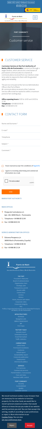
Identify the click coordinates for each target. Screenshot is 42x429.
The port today (21, 330)
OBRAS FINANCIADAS (21, 321)
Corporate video (21, 302)
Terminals (21, 316)
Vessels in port (21, 332)
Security (21, 383)
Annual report (21, 352)
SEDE (9, 2)
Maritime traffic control (21, 377)
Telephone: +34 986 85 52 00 (15, 218)
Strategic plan (21, 285)
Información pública (21, 361)
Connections (21, 292)
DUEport (24, 2)
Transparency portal (21, 288)
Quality (21, 388)
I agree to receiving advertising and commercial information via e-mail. (21, 172)
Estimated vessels (21, 334)
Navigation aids (21, 319)
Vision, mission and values (21, 299)
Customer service (21, 390)
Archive (21, 295)
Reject (11, 425)
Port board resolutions (21, 348)
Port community (21, 381)
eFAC (18, 2)
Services (21, 365)
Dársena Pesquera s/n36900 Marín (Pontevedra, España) (17, 239)
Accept (29, 425)
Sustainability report (21, 355)
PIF (14, 2)
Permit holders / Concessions (21, 372)
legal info (36, 166)
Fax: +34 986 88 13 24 (12, 247)
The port (21, 276)
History (21, 297)
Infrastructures (21, 314)
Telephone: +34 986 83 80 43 (15, 244)
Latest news (21, 345)
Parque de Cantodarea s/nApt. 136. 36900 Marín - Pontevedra (17, 213)
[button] (35, 17)
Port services (21, 368)
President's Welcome (21, 278)
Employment (21, 359)
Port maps (21, 326)
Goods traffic (21, 290)
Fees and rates (21, 375)
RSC (21, 306)
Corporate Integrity (21, 304)
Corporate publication (21, 357)
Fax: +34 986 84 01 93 (12, 222)
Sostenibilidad (21, 386)
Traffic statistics (21, 339)
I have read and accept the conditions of (22, 166)
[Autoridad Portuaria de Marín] (32, 11)
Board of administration (21, 281)
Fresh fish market (21, 337)
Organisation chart (21, 283)
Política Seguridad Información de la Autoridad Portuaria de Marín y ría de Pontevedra (21, 309)
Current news (21, 343)
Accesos (31, 2)
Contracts (21, 350)
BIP (21, 323)
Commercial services (21, 370)
